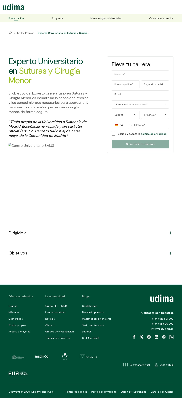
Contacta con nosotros (157, 313)
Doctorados (16, 318)
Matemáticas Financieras (96, 318)
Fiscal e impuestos (93, 312)
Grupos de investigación (59, 331)
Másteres (14, 312)
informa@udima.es (162, 328)
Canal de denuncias (162, 391)
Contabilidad (89, 306)
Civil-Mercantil (90, 338)
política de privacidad (154, 133)
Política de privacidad (104, 391)
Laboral (86, 331)
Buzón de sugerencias (133, 391)
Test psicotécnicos (93, 325)
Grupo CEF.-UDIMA (56, 306)
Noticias (50, 318)
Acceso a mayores (19, 331)
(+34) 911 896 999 (162, 323)
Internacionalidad (55, 312)
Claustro (50, 325)
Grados (13, 306)
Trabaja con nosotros (57, 338)
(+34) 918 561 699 (162, 318)
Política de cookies (76, 391)
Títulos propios (17, 325)
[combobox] (140, 104)
